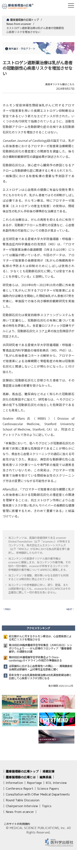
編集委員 (46, 776)
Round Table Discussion (22, 800)
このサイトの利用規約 (17, 824)
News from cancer (18, 24)
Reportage (34, 782)
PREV (7, 609)
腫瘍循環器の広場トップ (24, 20)
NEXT (69, 609)
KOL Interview (56, 782)
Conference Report (19, 788)
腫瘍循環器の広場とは (21, 776)
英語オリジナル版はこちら (59, 84)
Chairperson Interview (22, 805)
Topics (46, 805)
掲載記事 (49, 771)
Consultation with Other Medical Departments (38, 794)
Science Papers (48, 788)
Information (14, 782)
